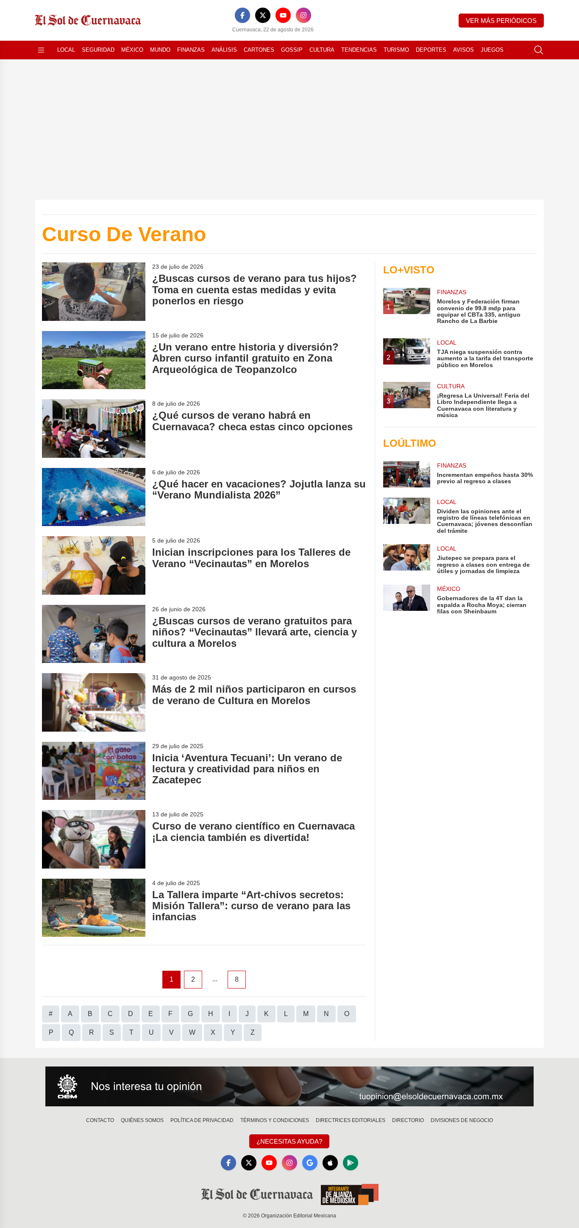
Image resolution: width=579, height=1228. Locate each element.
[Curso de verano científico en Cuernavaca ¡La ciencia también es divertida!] (93, 839)
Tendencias (359, 50)
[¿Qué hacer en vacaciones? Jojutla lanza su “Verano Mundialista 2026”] (93, 497)
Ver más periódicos (501, 20)
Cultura (321, 50)
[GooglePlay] (350, 1162)
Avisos (463, 50)
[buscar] (539, 50)
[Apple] (330, 1162)
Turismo (396, 50)
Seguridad (98, 50)
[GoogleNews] (309, 1162)
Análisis (224, 50)
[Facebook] (242, 15)
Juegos (492, 50)
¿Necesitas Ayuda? (289, 1141)
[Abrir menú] (41, 50)
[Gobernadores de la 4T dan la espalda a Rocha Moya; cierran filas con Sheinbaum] (406, 600)
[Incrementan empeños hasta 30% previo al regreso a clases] (406, 474)
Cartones (259, 50)
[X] (262, 15)
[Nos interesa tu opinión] (289, 1086)
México (132, 50)
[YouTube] (283, 15)
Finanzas (191, 50)
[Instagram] (303, 15)
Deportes (431, 50)
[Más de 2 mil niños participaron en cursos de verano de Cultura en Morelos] (93, 702)
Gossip (292, 50)
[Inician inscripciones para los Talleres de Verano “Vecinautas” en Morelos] (93, 565)
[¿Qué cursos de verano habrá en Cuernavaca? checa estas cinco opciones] (93, 428)
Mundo (160, 50)
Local (66, 50)
